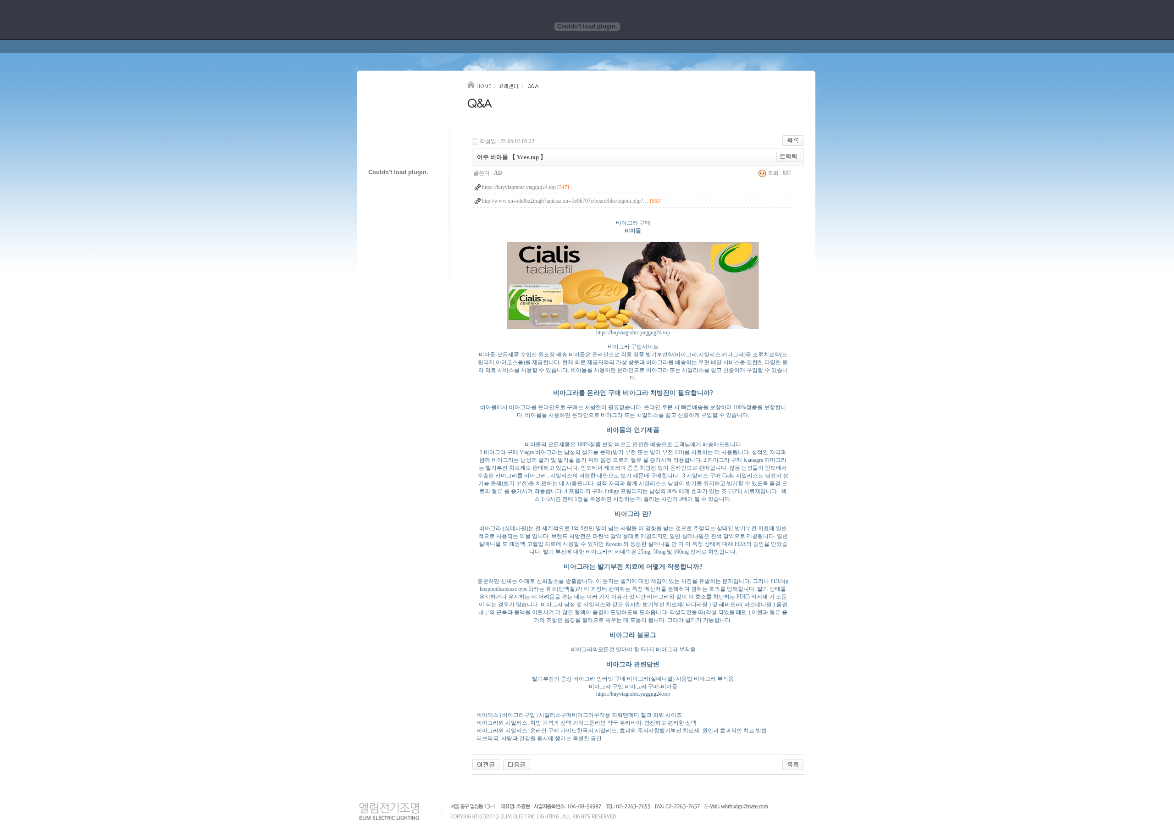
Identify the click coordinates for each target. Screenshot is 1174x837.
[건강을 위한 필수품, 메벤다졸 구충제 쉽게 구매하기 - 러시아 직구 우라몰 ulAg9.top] (486, 764)
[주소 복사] (788, 156)
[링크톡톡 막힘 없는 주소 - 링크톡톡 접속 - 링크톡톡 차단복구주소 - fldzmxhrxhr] (517, 764)
